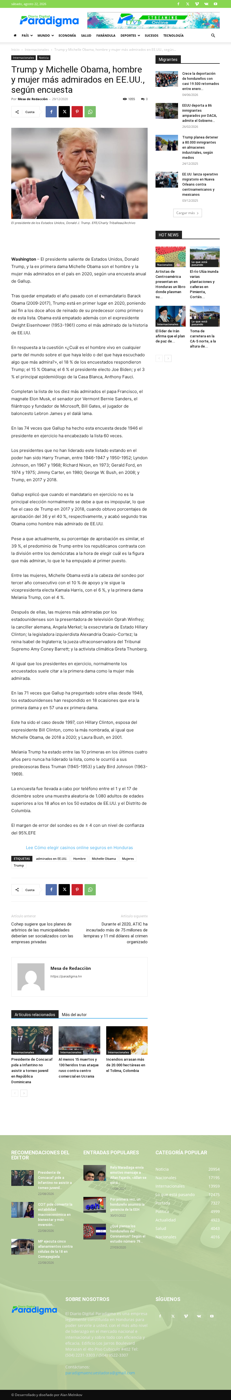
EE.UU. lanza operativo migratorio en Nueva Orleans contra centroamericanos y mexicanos (200, 184)
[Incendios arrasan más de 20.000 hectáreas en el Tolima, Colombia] (127, 1040)
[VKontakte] (206, 4)
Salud (86, 35)
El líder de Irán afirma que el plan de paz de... (170, 336)
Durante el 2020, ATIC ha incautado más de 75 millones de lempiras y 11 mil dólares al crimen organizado (116, 933)
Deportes (128, 35)
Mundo (43, 35)
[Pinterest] (77, 111)
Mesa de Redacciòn (33, 99)
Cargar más (185, 212)
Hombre (79, 858)
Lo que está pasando (199, 263)
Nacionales (164, 265)
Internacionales (37, 49)
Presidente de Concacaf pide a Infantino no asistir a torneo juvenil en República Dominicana (32, 1070)
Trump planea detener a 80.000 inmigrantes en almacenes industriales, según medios (200, 147)
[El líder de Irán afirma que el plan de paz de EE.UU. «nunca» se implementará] (171, 316)
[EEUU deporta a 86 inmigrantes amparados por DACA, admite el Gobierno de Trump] (167, 111)
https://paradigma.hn (66, 976)
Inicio (15, 49)
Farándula (105, 35)
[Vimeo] (197, 4)
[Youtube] (215, 4)
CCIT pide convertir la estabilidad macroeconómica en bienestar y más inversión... (55, 1215)
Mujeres (128, 858)
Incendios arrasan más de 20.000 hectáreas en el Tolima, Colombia (125, 1065)
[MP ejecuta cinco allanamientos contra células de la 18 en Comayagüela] (22, 1247)
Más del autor (74, 1014)
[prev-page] (14, 1093)
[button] (213, 35)
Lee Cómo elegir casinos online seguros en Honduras (79, 847)
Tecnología (173, 35)
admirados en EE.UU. (51, 858)
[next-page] (23, 1093)
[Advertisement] (79, 241)
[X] (187, 4)
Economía (67, 35)
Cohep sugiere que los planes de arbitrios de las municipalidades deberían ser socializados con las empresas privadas (42, 933)
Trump (19, 865)
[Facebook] (178, 4)
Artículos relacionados (35, 1014)
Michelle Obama (104, 858)
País (25, 35)
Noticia (44, 58)
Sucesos (151, 35)
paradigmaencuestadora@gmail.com (100, 1372)
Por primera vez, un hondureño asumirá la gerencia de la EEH (127, 1204)
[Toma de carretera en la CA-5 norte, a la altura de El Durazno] (205, 316)
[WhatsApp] (90, 111)
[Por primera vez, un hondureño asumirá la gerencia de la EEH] (94, 1205)
